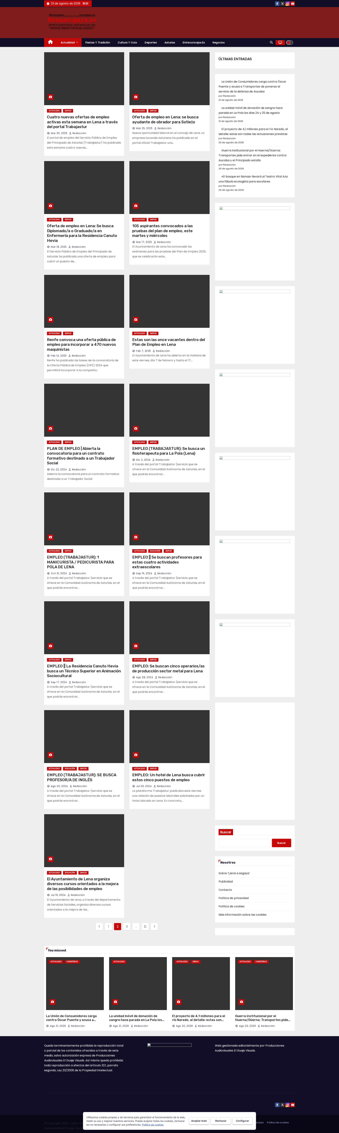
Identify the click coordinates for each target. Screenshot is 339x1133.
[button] (271, 42)
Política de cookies (232, 906)
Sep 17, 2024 (59, 682)
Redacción (79, 133)
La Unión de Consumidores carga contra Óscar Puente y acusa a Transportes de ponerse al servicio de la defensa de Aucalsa (252, 87)
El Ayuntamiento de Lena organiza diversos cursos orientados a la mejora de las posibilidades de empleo (82, 884)
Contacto (225, 890)
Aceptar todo (199, 1120)
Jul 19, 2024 (58, 895)
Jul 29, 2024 (144, 786)
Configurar (242, 1120)
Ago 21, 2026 (58, 1026)
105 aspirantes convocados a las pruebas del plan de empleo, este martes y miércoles (162, 231)
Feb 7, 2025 (143, 351)
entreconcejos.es (194, 42)
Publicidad (226, 881)
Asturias (170, 42)
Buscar (225, 832)
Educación (155, 551)
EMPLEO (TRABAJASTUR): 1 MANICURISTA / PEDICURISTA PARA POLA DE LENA (80, 562)
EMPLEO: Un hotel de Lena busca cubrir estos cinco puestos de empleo (168, 777)
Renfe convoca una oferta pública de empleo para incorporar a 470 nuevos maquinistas (81, 344)
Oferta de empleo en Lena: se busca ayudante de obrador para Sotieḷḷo (165, 119)
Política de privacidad (234, 898)
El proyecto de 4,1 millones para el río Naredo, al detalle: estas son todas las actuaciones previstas (198, 1020)
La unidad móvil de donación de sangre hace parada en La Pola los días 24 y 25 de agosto (135, 1020)
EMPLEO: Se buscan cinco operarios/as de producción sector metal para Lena (168, 668)
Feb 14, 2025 (59, 355)
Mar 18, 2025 (59, 247)
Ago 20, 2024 (59, 786)
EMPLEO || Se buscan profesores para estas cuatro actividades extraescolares (167, 562)
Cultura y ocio (127, 42)
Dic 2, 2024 (143, 460)
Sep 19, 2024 (144, 573)
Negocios (219, 42)
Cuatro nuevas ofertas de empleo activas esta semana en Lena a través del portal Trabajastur (82, 122)
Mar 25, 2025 (144, 128)
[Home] (50, 42)
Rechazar (221, 1120)
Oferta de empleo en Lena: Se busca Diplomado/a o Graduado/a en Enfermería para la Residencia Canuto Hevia (82, 233)
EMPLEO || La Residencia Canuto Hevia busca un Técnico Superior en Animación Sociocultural (84, 671)
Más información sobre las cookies (242, 915)
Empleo (68, 110)
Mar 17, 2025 (144, 242)
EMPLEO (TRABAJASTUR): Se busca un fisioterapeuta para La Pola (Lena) (168, 451)
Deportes (151, 42)
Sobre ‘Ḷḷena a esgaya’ (234, 873)
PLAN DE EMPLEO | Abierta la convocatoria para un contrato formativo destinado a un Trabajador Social (81, 456)
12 (145, 926)
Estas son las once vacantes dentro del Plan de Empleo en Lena (168, 342)
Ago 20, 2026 (184, 1026)
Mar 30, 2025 (59, 133)
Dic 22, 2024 (59, 469)
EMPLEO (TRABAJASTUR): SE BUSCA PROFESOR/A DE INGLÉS (81, 777)
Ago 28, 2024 (144, 677)
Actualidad (68, 42)
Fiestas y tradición (97, 42)
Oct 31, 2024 (59, 573)
